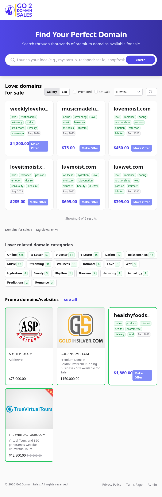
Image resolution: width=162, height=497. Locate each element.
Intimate (91, 264)
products (131, 323)
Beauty (41, 273)
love (13, 117)
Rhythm (63, 273)
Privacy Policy (111, 484)
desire (29, 180)
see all (70, 299)
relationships (28, 117)
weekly (33, 128)
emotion (120, 128)
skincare (68, 186)
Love (112, 264)
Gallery (52, 92)
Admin (152, 484)
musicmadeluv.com (86, 108)
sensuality (17, 186)
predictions (17, 128)
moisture (68, 180)
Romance (44, 282)
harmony (79, 122)
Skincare (86, 273)
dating (142, 117)
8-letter (93, 186)
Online (15, 255)
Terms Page (134, 484)
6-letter (119, 191)
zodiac (30, 122)
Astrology (137, 273)
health (118, 329)
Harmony (111, 273)
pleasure (32, 186)
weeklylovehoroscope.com (43, 108)
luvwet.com (128, 166)
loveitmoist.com (30, 166)
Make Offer (35, 146)
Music (14, 264)
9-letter (119, 133)
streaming (80, 117)
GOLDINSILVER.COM (75, 354)
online (66, 117)
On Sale (104, 92)
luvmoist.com (79, 166)
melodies (68, 128)
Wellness (66, 264)
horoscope (17, 133)
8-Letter (39, 255)
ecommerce (134, 329)
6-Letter (89, 255)
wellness (68, 175)
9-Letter (64, 255)
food (131, 334)
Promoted (85, 92)
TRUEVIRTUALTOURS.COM (27, 435)
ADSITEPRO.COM (20, 354)
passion (138, 122)
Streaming (39, 264)
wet (136, 180)
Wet (131, 264)
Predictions (17, 282)
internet (145, 323)
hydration (83, 175)
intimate (133, 186)
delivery (119, 334)
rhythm (82, 128)
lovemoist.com (132, 108)
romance (129, 117)
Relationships (140, 255)
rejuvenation (85, 180)
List (64, 92)
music (66, 122)
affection (134, 128)
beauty (81, 186)
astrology (16, 122)
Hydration (16, 273)
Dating (112, 255)
